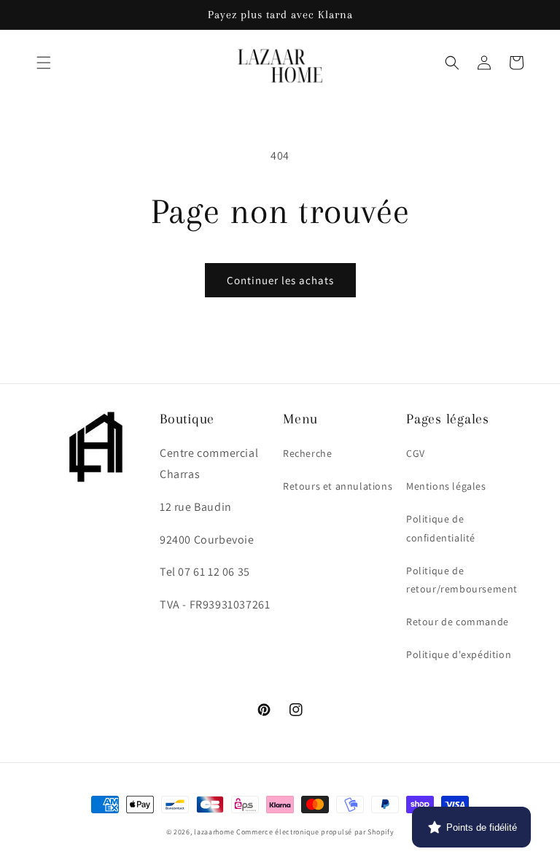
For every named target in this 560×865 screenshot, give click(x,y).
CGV (415, 453)
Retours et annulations (337, 486)
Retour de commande (457, 621)
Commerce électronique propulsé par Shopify (315, 832)
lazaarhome (214, 832)
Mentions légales (446, 486)
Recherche (307, 453)
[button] (44, 63)
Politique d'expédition (458, 654)
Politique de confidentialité (440, 528)
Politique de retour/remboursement (462, 579)
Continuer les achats (280, 280)
